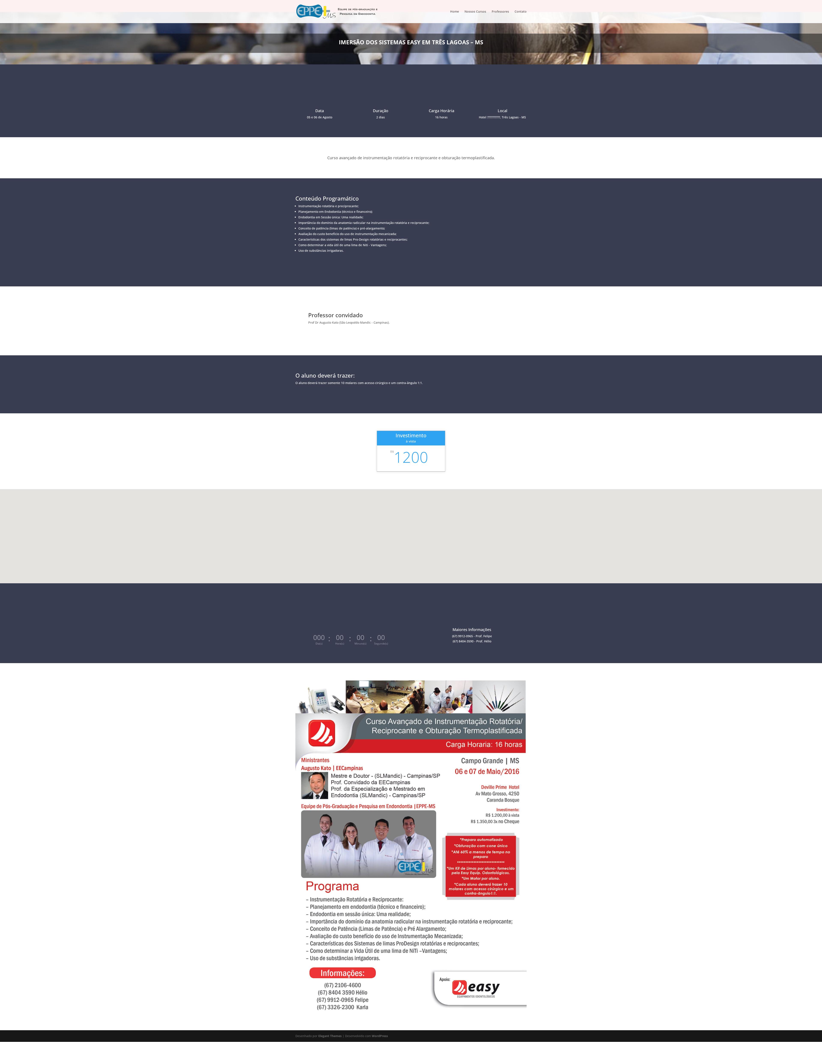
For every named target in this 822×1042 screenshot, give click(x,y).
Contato (521, 11)
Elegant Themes (330, 1036)
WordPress (380, 1036)
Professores (500, 11)
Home (454, 11)
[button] (412, 530)
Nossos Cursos (475, 11)
